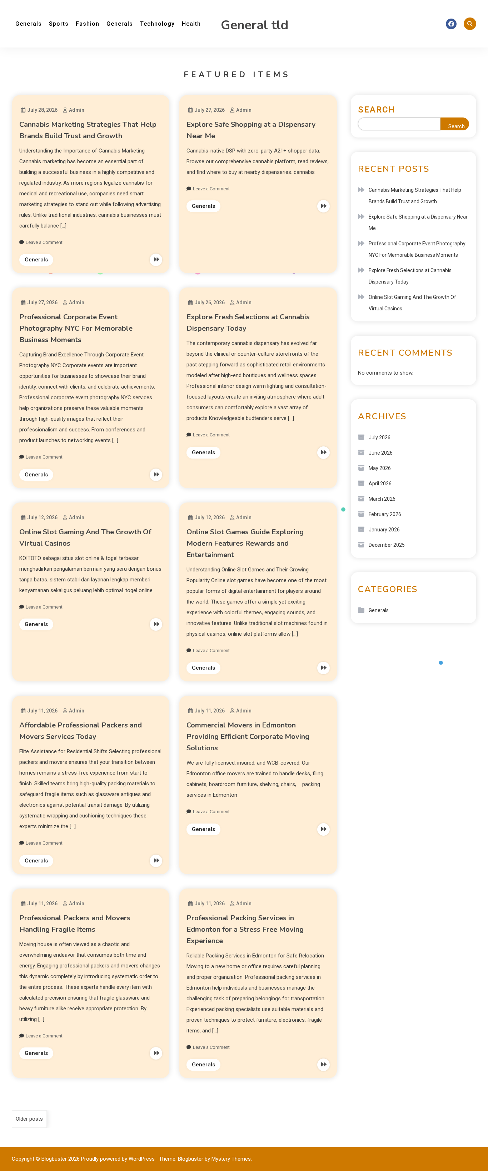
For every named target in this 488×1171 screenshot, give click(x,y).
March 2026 (382, 499)
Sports (59, 23)
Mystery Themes (231, 1159)
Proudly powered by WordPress (118, 1159)
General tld (254, 25)
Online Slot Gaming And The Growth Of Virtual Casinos (412, 302)
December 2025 (387, 545)
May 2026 (380, 468)
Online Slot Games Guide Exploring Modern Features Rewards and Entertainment (245, 543)
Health (191, 23)
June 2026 (381, 453)
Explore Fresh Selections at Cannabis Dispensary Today (410, 276)
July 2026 (379, 437)
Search (376, 110)
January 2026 (384, 529)
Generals (28, 23)
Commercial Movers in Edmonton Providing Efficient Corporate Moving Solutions (247, 736)
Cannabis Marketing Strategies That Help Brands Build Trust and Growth (415, 195)
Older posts (29, 1119)
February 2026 (385, 514)
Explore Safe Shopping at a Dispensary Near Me (418, 222)
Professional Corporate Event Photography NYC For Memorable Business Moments (76, 328)
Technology (157, 23)
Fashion (87, 23)
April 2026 (380, 483)
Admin (76, 110)
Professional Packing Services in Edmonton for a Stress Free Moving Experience (245, 929)
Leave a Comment (44, 242)
